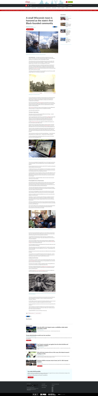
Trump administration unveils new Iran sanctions (38, 335)
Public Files (53, 385)
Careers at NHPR (44, 387)
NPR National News (31, 313)
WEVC (52, 387)
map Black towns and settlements (46, 266)
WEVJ (52, 389)
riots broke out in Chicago (35, 121)
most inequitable (32, 260)
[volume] (28, 5)
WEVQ (52, 391)
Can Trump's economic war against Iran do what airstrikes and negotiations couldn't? (52, 344)
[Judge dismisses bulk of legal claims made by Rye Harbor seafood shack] (62, 39)
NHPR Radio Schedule (44, 385)
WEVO (52, 390)
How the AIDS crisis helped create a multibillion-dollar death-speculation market (52, 327)
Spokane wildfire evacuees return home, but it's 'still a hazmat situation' (52, 361)
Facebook (52, 241)
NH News (67, 29)
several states (32, 107)
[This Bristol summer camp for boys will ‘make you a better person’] (62, 24)
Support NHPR (30, 377)
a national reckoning (40, 102)
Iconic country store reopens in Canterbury (68, 19)
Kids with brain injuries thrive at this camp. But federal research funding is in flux (53, 353)
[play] (26, 5)
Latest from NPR (38, 313)
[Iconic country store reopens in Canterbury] (62, 18)
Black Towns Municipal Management (40, 270)
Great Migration (48, 116)
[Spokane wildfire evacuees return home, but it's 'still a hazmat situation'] (31, 363)
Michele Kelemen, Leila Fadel (29, 336)
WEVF (52, 388)
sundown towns (36, 68)
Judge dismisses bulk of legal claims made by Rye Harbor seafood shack (68, 41)
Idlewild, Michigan (47, 125)
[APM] (52, 394)
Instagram (30, 242)
